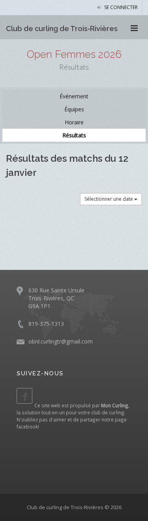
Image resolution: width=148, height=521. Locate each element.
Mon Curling (114, 405)
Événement (74, 96)
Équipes (74, 109)
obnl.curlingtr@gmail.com (60, 341)
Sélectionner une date (109, 199)
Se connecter (120, 7)
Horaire (74, 122)
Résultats (74, 135)
